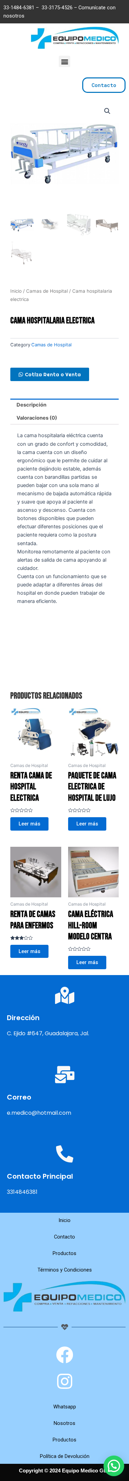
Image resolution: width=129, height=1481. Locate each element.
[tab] (64, 405)
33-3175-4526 (57, 7)
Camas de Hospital (47, 291)
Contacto (64, 1237)
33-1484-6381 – (21, 7)
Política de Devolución (64, 1456)
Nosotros (64, 1423)
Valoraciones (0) (37, 418)
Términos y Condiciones (64, 1270)
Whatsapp (64, 1407)
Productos (64, 1253)
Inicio (16, 291)
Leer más (29, 824)
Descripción (31, 405)
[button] (64, 61)
